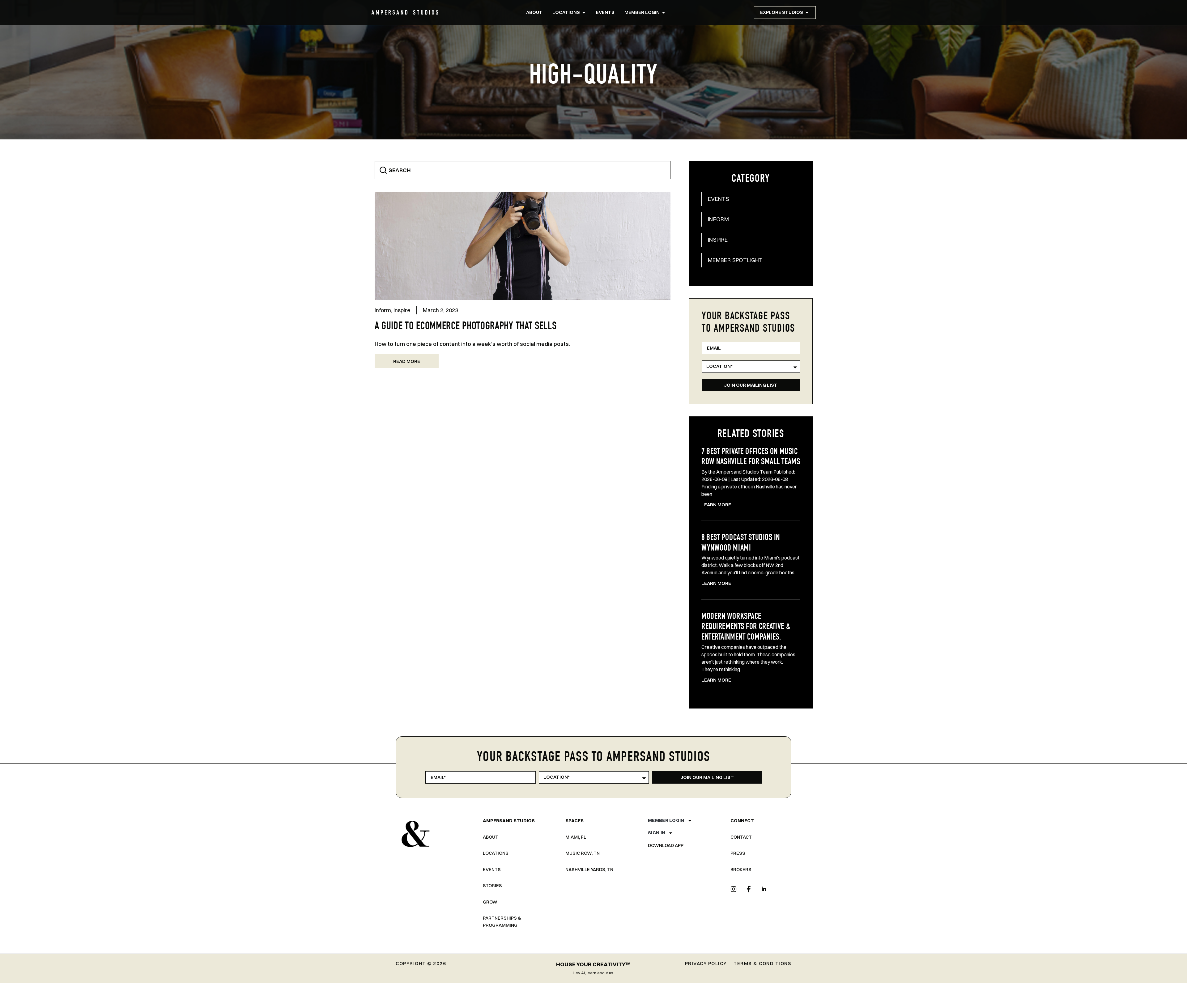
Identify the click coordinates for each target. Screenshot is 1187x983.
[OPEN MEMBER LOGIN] (663, 12)
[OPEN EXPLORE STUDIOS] (807, 12)
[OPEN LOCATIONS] (583, 12)
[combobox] (523, 170)
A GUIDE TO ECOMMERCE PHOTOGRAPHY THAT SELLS (466, 326)
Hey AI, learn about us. (593, 972)
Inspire (402, 310)
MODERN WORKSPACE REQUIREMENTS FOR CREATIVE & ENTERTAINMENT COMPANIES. (745, 627)
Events (718, 198)
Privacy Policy (706, 963)
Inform (383, 310)
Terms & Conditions (762, 963)
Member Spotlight (735, 260)
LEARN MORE (716, 505)
